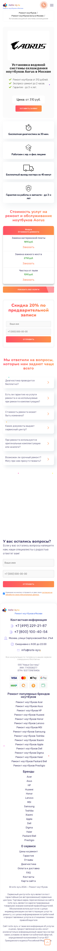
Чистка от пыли (28, 270)
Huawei (29, 789)
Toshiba (29, 810)
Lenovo (29, 798)
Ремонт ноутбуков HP (29, 710)
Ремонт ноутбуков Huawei (29, 714)
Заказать (28, 247)
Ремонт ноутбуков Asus (29, 706)
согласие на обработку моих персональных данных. (29, 593)
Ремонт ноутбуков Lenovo (29, 723)
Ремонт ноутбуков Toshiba (29, 736)
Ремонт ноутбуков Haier (29, 757)
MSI (29, 802)
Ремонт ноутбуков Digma (29, 752)
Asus (29, 781)
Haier (29, 831)
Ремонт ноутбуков (27, 13)
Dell (29, 823)
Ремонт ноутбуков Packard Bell (29, 761)
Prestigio (29, 840)
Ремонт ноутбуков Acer (29, 702)
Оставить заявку (28, 108)
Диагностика (28, 864)
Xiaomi (29, 814)
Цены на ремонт (28, 851)
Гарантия (28, 855)
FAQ (28, 872)
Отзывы (28, 859)
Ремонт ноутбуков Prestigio (29, 765)
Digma (29, 827)
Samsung (29, 806)
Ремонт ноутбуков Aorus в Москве (28, 16)
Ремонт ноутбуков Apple (29, 744)
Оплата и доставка (28, 868)
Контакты (28, 877)
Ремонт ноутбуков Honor (29, 719)
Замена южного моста (28, 254)
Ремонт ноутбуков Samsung (29, 731)
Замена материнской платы (28, 238)
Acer (29, 776)
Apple (29, 819)
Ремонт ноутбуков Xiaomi (29, 740)
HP (29, 785)
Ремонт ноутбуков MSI (29, 727)
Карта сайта (28, 881)
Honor (29, 793)
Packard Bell (29, 836)
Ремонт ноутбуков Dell (29, 748)
